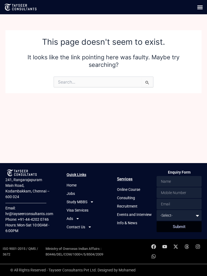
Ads (70, 218)
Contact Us (76, 227)
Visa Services (77, 210)
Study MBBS (77, 202)
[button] (199, 7)
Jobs (71, 193)
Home (72, 185)
